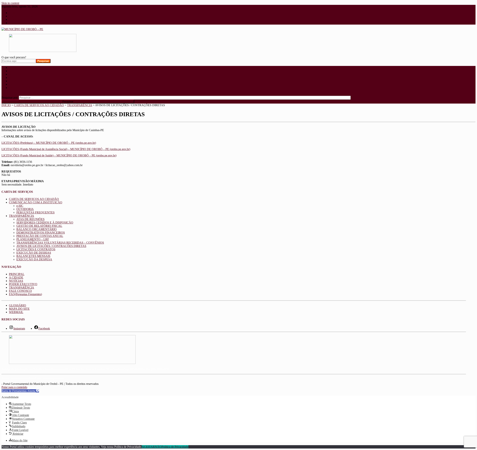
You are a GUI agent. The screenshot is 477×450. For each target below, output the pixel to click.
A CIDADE (16, 70)
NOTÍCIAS (16, 74)
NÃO (158, 446)
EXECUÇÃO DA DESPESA (34, 259)
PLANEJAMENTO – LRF (32, 239)
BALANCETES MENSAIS (33, 256)
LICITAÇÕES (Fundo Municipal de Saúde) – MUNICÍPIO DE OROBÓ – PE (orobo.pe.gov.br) (58, 155)
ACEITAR (148, 446)
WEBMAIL (16, 312)
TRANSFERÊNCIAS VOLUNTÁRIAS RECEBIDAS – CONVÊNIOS (60, 242)
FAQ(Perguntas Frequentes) (25, 87)
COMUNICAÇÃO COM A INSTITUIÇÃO (35, 202)
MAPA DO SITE (19, 308)
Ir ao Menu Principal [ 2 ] (24, 16)
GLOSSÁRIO (17, 305)
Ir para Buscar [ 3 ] (20, 19)
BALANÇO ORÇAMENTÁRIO (36, 229)
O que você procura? (13, 57)
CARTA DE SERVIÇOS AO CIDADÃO (34, 199)
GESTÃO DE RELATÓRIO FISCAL (39, 225)
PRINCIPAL (16, 67)
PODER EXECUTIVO (23, 77)
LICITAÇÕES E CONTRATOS (35, 249)
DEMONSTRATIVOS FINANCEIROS (40, 232)
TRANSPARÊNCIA (21, 81)
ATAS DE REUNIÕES (30, 219)
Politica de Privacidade (175, 446)
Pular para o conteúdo (14, 387)
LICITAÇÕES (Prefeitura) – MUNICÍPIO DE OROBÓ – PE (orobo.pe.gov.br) (48, 142)
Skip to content (10, 3)
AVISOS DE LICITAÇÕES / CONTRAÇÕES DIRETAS (51, 246)
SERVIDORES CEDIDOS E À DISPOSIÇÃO (44, 222)
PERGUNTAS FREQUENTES (35, 212)
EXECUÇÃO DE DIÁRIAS (33, 252)
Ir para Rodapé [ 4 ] (20, 22)
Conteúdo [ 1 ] (17, 12)
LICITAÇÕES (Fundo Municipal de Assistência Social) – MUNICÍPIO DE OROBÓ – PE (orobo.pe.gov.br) (65, 149)
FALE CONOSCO (20, 84)
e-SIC (19, 205)
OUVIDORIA (25, 209)
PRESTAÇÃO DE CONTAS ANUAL (39, 235)
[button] (20, 390)
